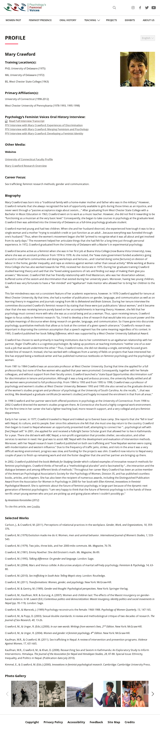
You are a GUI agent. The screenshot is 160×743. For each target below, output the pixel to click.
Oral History (68, 20)
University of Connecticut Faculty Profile (29, 159)
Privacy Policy (53, 722)
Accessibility (76, 722)
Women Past (13, 20)
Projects (111, 20)
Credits (36, 506)
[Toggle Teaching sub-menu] (99, 20)
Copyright (32, 722)
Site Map (114, 722)
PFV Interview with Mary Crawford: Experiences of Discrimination (44, 125)
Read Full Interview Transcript (26, 121)
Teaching (90, 20)
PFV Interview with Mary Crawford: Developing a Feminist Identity (44, 133)
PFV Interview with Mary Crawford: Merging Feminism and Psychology (47, 129)
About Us (148, 20)
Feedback (96, 722)
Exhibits (130, 20)
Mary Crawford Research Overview (26, 166)
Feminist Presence (40, 20)
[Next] (152, 693)
